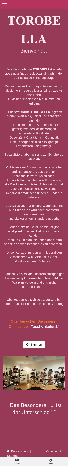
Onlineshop (34, 344)
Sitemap (12, 455)
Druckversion (20, 451)
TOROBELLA (34, 29)
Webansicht (53, 451)
